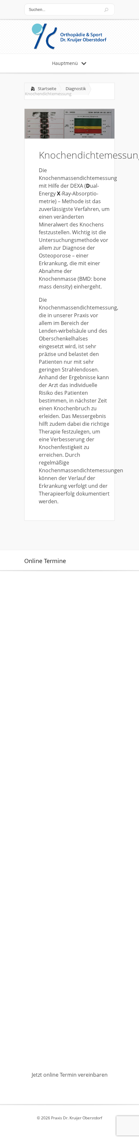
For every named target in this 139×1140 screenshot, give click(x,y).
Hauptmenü (65, 63)
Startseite (47, 88)
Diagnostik (76, 88)
